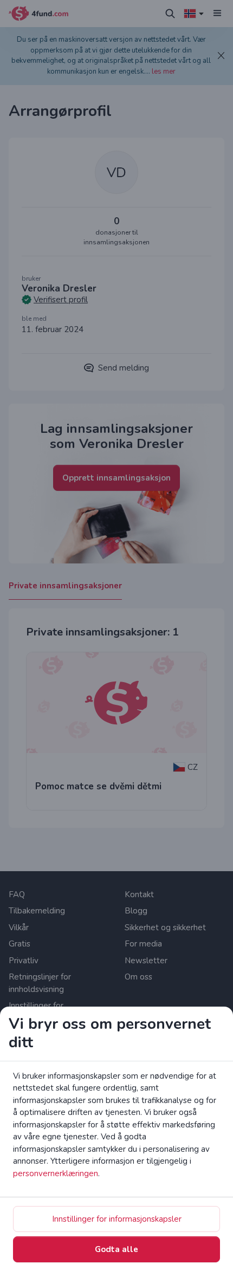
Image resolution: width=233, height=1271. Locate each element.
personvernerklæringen (55, 1173)
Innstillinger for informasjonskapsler (117, 1219)
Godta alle (116, 1249)
